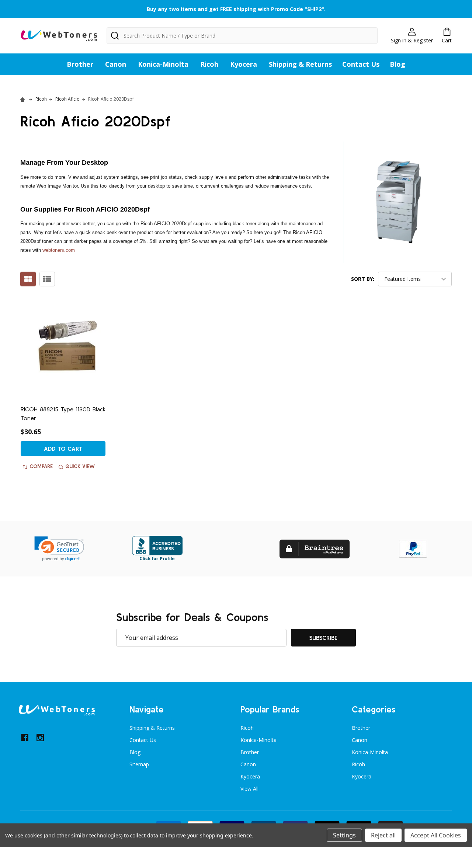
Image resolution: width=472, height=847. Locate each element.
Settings (344, 835)
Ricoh (209, 64)
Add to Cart (63, 448)
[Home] (23, 99)
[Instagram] (40, 737)
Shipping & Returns (300, 64)
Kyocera (243, 64)
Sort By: (362, 278)
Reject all (383, 835)
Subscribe (323, 637)
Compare (41, 466)
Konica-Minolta (163, 64)
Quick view (80, 466)
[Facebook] (24, 737)
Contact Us (360, 64)
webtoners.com (58, 250)
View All (249, 788)
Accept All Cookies (435, 835)
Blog (397, 64)
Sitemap (139, 764)
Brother (80, 64)
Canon (115, 64)
